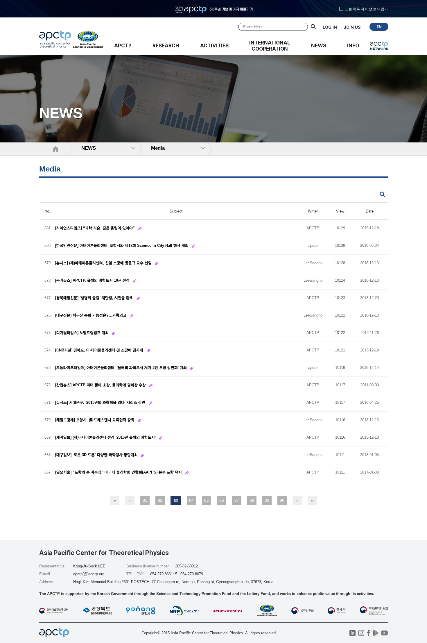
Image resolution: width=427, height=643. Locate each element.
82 (160, 500)
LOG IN (330, 26)
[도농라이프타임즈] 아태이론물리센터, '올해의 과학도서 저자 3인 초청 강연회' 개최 (121, 367)
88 (252, 500)
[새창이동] (88, 41)
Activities (214, 46)
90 (282, 500)
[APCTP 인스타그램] (361, 633)
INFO (353, 46)
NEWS (318, 46)
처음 (114, 500)
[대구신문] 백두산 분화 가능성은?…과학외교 (91, 315)
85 (206, 500)
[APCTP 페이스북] (368, 633)
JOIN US (352, 26)
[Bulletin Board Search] (382, 195)
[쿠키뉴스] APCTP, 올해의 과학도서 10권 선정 (93, 280)
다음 (297, 500)
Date (370, 211)
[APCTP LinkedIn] (352, 633)
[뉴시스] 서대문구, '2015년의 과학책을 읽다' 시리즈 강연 (100, 402)
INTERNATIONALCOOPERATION (269, 46)
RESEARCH (165, 46)
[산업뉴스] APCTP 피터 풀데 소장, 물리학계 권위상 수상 (101, 385)
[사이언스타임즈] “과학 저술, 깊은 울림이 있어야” (95, 228)
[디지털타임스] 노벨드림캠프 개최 (82, 333)
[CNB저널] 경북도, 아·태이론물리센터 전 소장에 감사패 (99, 350)
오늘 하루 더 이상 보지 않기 (366, 9)
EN (379, 26)
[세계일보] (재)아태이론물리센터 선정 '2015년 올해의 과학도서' (106, 437)
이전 (129, 500)
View (340, 211)
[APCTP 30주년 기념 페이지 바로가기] (213, 8)
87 (236, 500)
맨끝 (312, 500)
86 (221, 500)
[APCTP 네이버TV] (375, 633)
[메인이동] (55, 41)
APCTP (123, 46)
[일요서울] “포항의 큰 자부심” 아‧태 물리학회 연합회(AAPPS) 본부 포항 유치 (119, 472)
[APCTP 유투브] (384, 633)
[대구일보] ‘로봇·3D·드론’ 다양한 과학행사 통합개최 (97, 455)
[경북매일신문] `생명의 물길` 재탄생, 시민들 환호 (94, 298)
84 (191, 500)
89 (267, 500)
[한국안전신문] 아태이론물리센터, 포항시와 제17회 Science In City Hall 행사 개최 (122, 245)
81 (145, 500)
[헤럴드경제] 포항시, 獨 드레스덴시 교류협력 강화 (95, 420)
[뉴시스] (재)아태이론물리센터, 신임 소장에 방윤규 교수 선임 (104, 263)
